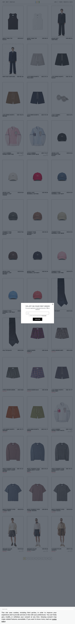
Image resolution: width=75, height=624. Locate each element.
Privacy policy (44, 315)
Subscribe (37, 319)
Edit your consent (4, 610)
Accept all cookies (4, 609)
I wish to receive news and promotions (38, 315)
